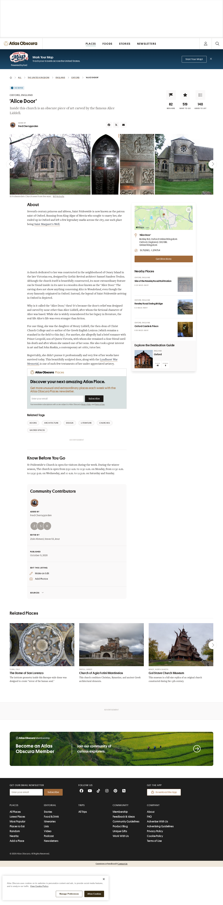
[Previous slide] (10, 164)
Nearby (14, 836)
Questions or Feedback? (111, 864)
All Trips (82, 812)
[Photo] (185, 284)
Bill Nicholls (58, 196)
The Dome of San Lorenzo (27, 673)
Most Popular (17, 821)
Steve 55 (49, 539)
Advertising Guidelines (160, 826)
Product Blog (120, 826)
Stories (48, 812)
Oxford (158, 354)
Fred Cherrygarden (28, 126)
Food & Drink (51, 816)
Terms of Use (100, 404)
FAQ (149, 816)
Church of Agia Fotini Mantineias (101, 673)
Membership (120, 812)
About (150, 812)
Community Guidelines (126, 821)
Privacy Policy (86, 404)
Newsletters (51, 841)
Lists (46, 826)
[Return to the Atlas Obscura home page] (21, 43)
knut (57, 539)
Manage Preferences (69, 894)
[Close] (103, 879)
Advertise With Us (157, 821)
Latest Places (17, 816)
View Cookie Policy (39, 886)
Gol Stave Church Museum (166, 673)
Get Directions (163, 259)
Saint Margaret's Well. (47, 224)
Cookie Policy (155, 836)
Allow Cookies (94, 894)
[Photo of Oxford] (144, 359)
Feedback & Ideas (124, 816)
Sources (34, 593)
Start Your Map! (194, 59)
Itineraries (50, 821)
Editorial (50, 805)
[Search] (217, 43)
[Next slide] (212, 164)
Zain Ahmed (37, 539)
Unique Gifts (120, 831)
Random (15, 831)
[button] (171, 95)
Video (47, 831)
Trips (81, 805)
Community (121, 805)
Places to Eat (17, 826)
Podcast (49, 836)
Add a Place (17, 841)
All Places (15, 812)
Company (153, 805)
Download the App (166, 792)
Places (14, 805)
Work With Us (121, 836)
